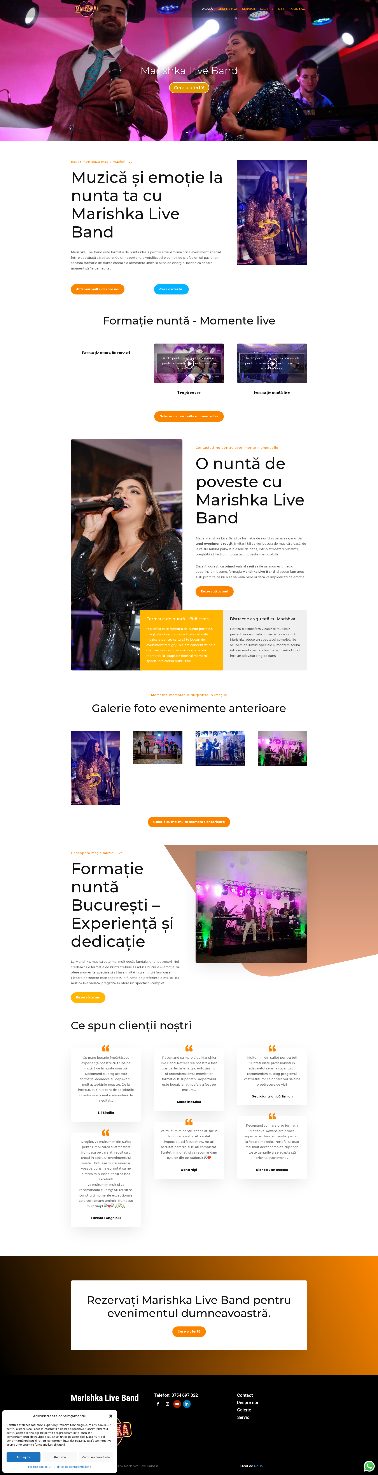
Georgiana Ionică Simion (272, 1096)
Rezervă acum (88, 997)
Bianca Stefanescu (272, 1170)
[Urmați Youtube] (177, 1404)
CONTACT (299, 9)
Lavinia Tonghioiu (106, 1218)
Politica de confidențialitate (72, 1466)
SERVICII (248, 9)
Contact (245, 1395)
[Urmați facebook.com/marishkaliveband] (158, 1404)
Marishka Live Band (189, 70)
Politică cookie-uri (40, 1466)
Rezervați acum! (214, 591)
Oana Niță (189, 1170)
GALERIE (266, 9)
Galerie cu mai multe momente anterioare (189, 822)
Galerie (244, 1410)
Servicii (244, 1417)
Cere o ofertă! (189, 87)
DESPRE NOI (227, 9)
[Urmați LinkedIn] (187, 1404)
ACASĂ (207, 9)
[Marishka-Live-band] (220, 765)
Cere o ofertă (189, 1331)
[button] (110, 1416)
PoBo (258, 1466)
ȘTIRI (282, 9)
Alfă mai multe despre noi (97, 289)
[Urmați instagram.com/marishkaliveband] (168, 1404)
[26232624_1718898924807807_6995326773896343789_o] (157, 763)
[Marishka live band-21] (95, 804)
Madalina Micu (189, 1102)
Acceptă (23, 1457)
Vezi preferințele (96, 1457)
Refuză (60, 1457)
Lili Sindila (106, 1112)
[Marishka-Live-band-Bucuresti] (282, 765)
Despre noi (247, 1402)
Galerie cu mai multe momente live (189, 416)
